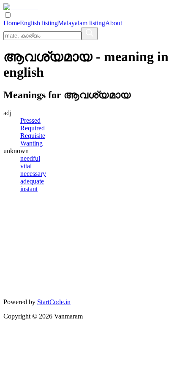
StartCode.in (54, 301)
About (113, 23)
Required (32, 128)
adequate (32, 181)
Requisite (32, 135)
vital (26, 166)
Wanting (31, 143)
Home (11, 23)
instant (29, 188)
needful (30, 158)
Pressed (30, 120)
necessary (33, 173)
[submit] (90, 33)
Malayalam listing (81, 23)
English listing (39, 23)
